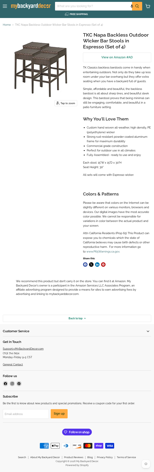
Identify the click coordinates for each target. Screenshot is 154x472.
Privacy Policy (105, 457)
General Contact (13, 364)
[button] (132, 6)
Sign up (59, 413)
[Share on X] (91, 264)
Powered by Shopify (77, 465)
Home (7, 24)
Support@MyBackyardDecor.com (23, 348)
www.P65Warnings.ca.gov (102, 251)
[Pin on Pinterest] (103, 264)
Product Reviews (73, 457)
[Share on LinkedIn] (97, 264)
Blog (90, 457)
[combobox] (93, 6)
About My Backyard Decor (45, 457)
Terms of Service (126, 457)
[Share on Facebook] (85, 264)
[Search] (137, 6)
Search (22, 457)
